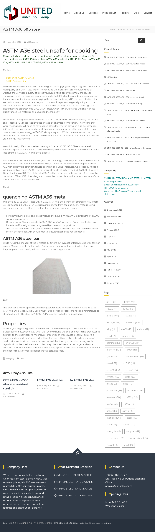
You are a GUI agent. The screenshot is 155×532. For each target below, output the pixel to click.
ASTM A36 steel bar (16, 81)
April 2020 (112, 256)
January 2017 (113, 283)
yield (128, 445)
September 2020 (115, 223)
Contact (147, 12)
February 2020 (114, 270)
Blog (136, 12)
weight (112, 445)
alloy (111, 329)
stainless (114, 417)
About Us (79, 12)
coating (128, 336)
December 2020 (114, 210)
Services (93, 12)
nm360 (129, 363)
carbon (143, 329)
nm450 (132, 370)
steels (112, 424)
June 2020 (112, 243)
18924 (129, 302)
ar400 (126, 329)
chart (111, 336)
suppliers (133, 431)
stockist (129, 424)
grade (132, 349)
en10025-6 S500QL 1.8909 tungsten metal (126, 64)
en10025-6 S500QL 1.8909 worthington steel (127, 57)
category (124, 29)
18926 (112, 309)
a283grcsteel (32, 42)
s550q (132, 397)
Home (66, 12)
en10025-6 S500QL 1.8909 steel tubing (124, 104)
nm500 (113, 377)
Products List (109, 12)
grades (112, 356)
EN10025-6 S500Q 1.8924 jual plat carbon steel (128, 84)
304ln (112, 302)
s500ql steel (112, 77)
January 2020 (113, 276)
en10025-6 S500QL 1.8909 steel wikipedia (126, 120)
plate (130, 377)
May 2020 (111, 250)
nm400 (113, 370)
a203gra (113, 322)
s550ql (112, 404)
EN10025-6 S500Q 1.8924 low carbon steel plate (128, 161)
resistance (135, 390)
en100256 (132, 343)
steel (23, 358)
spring (127, 411)
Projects (125, 12)
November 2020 (114, 216)
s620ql (128, 404)
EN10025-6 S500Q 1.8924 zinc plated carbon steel (129, 148)
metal (112, 363)
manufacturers (134, 356)
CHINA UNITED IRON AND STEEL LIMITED (33, 523)
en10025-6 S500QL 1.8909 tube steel (123, 154)
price (127, 383)
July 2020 (111, 236)
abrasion (133, 322)
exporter (114, 349)
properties (114, 390)
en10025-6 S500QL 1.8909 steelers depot (125, 97)
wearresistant (139, 438)
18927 (128, 309)
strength (114, 431)
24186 (113, 315)
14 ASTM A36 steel (82, 380)
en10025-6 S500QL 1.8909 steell (121, 90)
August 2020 (113, 230)
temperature (115, 438)
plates (112, 383)
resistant (114, 397)
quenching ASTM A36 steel (20, 78)
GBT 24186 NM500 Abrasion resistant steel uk (15, 384)
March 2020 (112, 263)
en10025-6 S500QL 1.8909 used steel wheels (127, 70)
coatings (113, 343)
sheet (112, 411)
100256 (130, 315)
